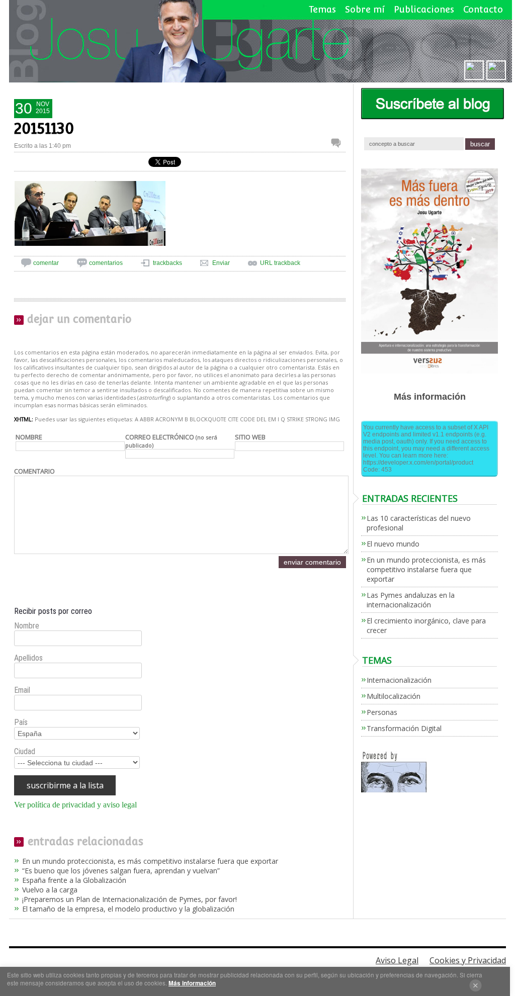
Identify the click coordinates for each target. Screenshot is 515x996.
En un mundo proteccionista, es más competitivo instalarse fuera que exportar (150, 861)
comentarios (106, 262)
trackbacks (167, 262)
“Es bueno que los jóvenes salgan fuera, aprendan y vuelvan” (121, 870)
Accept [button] (475, 985)
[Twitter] (496, 69)
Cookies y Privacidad (468, 960)
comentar (46, 262)
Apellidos (28, 658)
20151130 (44, 128)
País (21, 722)
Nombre (26, 625)
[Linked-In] (474, 69)
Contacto (483, 9)
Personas (382, 712)
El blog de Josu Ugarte (260, 41)
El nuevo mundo (393, 544)
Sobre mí (365, 9)
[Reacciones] (338, 142)
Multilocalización (393, 696)
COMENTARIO (34, 471)
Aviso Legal (397, 960)
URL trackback (280, 262)
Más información (192, 983)
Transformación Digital (404, 728)
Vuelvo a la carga (49, 889)
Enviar (221, 262)
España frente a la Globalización (74, 880)
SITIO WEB (250, 436)
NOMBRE (29, 436)
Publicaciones (424, 9)
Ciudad (24, 751)
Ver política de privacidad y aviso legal (75, 804)
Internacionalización (399, 680)
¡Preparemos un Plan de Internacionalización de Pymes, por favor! (129, 899)
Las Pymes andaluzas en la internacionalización (411, 599)
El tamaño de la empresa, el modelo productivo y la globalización (128, 909)
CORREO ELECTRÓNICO (171, 440)
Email (22, 690)
